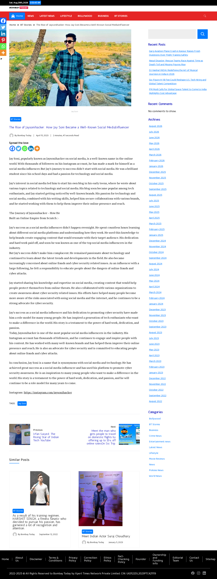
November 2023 (157, 315)
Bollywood (85, 16)
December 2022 (157, 378)
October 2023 (156, 321)
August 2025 (155, 195)
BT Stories (120, 16)
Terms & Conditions (55, 559)
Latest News (47, 16)
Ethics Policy (107, 559)
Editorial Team (178, 559)
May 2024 (154, 281)
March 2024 (155, 292)
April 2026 (154, 149)
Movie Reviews (157, 459)
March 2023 (155, 361)
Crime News (155, 436)
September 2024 (157, 258)
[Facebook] (12, 148)
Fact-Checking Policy (123, 559)
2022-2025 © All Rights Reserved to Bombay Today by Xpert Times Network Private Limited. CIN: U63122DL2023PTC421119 (82, 573)
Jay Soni (22, 403)
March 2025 (155, 224)
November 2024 (157, 247)
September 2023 (157, 327)
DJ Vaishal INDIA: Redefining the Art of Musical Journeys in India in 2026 (173, 72)
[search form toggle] (205, 16)
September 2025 (157, 189)
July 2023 (154, 338)
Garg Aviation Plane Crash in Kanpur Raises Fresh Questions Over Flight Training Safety (174, 53)
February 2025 (157, 229)
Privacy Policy (73, 559)
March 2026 (155, 155)
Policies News (156, 470)
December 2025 (157, 172)
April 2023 (154, 355)
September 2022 (157, 396)
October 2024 (156, 252)
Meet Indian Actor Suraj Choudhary (106, 536)
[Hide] (1, 59)
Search (202, 34)
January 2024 (156, 304)
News (30, 16)
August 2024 (155, 264)
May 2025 (154, 212)
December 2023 (157, 310)
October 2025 (156, 184)
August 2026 (155, 126)
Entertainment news (159, 442)
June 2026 (154, 138)
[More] (37, 148)
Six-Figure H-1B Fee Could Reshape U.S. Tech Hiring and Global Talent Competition (177, 82)
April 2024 (154, 287)
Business (103, 16)
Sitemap (210, 559)
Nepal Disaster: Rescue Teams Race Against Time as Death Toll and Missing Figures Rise (176, 63)
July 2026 (154, 132)
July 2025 (154, 201)
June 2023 (154, 344)
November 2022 (157, 384)
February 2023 (156, 367)
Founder (141, 559)
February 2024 (157, 298)
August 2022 (155, 401)
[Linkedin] (31, 148)
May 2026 (154, 143)
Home (5, 559)
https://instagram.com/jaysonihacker (48, 392)
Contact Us (194, 559)
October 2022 (156, 390)
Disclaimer (36, 559)
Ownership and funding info (159, 559)
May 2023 (154, 350)
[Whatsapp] (24, 148)
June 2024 (154, 275)
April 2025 (154, 218)
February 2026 (157, 161)
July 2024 (154, 270)
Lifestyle (66, 16)
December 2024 (157, 241)
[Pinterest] (3, 40)
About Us (19, 559)
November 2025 (157, 178)
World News (155, 476)
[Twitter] (18, 148)
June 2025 (154, 206)
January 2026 (156, 166)
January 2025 (156, 235)
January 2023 (156, 373)
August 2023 (155, 333)
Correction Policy (90, 559)
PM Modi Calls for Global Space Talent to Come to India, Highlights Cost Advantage (178, 91)
